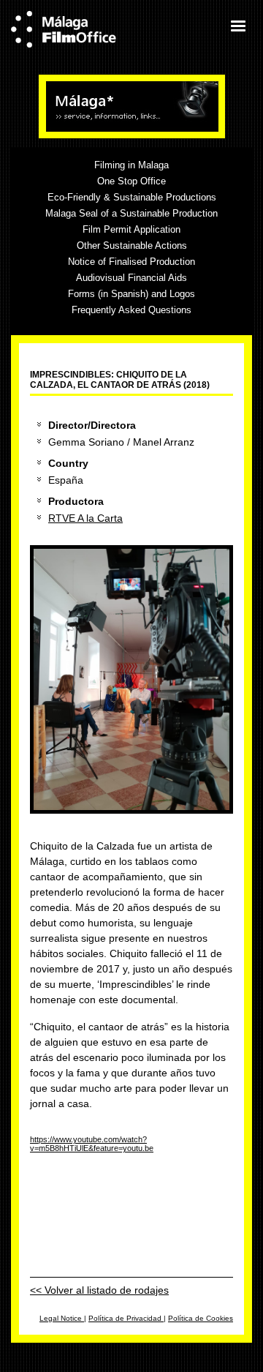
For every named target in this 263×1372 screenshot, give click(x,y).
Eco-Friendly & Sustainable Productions (131, 197)
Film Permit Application (131, 229)
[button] (237, 25)
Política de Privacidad (126, 1318)
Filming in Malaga (131, 165)
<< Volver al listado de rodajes (99, 1290)
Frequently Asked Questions (131, 309)
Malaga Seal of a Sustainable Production (131, 213)
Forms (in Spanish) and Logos (131, 293)
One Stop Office (131, 181)
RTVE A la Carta (85, 518)
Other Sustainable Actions (132, 245)
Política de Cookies (200, 1318)
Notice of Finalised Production (131, 261)
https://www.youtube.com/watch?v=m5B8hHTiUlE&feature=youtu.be (91, 1143)
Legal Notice (61, 1318)
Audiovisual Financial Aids (131, 277)
